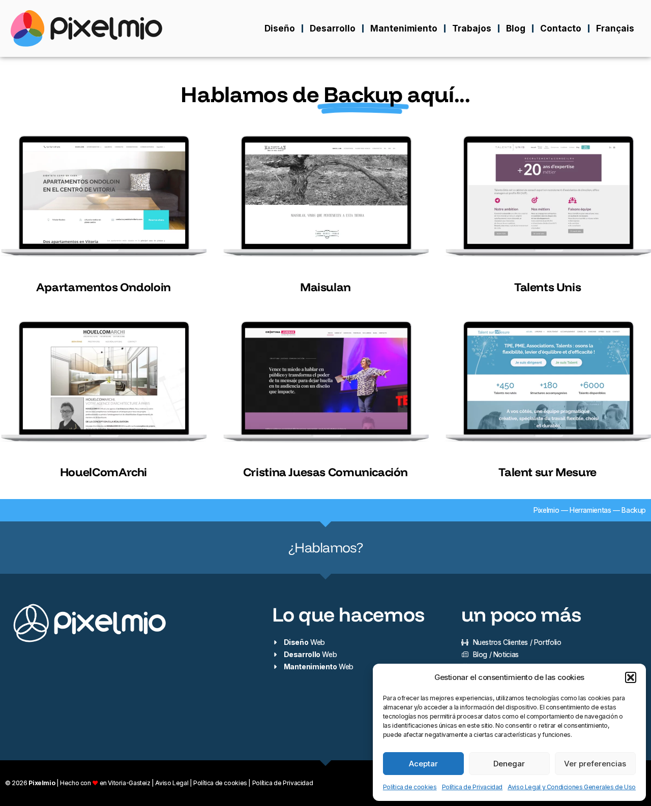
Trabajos (471, 28)
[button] (631, 677)
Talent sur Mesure (547, 471)
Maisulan (325, 287)
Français (615, 28)
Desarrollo (333, 28)
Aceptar (423, 763)
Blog (515, 28)
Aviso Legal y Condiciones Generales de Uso (572, 787)
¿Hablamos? (325, 547)
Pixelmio (546, 510)
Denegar (509, 763)
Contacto (560, 28)
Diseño (279, 28)
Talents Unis (547, 287)
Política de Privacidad (472, 787)
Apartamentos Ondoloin (103, 287)
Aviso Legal (171, 783)
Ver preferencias (595, 763)
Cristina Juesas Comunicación (325, 471)
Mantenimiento (403, 28)
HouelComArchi (103, 471)
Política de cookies (410, 787)
